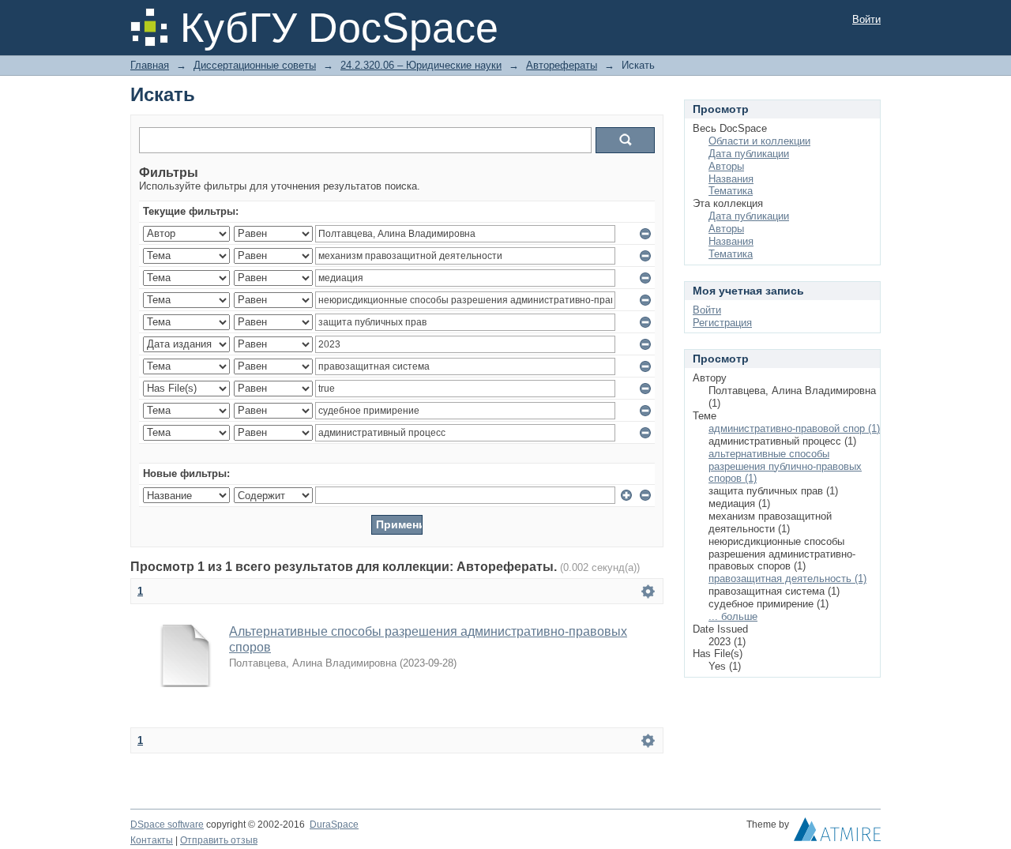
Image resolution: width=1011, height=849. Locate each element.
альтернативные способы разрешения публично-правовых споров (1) (785, 466)
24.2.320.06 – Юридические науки (421, 65)
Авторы (726, 166)
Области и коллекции (759, 141)
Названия (731, 179)
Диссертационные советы (255, 65)
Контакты (151, 840)
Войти (866, 19)
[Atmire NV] (837, 833)
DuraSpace (334, 824)
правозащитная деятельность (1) (787, 578)
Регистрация (722, 323)
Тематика (730, 191)
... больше (732, 616)
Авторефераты (561, 65)
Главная (149, 65)
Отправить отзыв (218, 840)
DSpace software (167, 824)
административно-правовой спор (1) (794, 428)
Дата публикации (748, 154)
